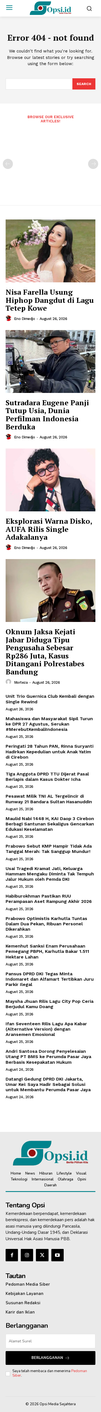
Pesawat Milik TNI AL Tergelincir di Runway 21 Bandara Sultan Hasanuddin (49, 798)
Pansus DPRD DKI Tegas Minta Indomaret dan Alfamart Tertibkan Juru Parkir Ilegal (50, 979)
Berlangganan (47, 1357)
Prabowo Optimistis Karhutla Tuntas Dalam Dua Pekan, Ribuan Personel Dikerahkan (46, 924)
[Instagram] (27, 1255)
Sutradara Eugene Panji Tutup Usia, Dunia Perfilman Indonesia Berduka (47, 414)
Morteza (21, 682)
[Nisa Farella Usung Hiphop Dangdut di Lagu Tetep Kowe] (50, 250)
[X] (42, 1255)
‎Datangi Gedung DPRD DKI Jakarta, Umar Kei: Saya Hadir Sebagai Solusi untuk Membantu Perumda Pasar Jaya (48, 1084)
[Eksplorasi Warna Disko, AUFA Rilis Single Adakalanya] (50, 479)
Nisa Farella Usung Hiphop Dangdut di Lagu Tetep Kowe (50, 300)
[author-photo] (9, 318)
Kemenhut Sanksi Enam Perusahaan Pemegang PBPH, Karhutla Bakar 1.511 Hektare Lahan (47, 951)
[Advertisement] (50, 160)
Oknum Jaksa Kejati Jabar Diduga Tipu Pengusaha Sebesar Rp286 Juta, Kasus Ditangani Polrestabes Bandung (45, 651)
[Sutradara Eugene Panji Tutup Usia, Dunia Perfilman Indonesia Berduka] (50, 361)
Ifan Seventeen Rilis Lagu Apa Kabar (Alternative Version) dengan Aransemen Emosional (46, 1029)
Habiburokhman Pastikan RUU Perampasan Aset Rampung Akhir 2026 (49, 898)
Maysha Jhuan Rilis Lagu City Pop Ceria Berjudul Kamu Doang (49, 1004)
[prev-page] (8, 164)
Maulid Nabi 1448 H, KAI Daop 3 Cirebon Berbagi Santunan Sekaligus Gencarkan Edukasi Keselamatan (50, 824)
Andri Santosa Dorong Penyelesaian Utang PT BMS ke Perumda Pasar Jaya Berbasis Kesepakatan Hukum (48, 1057)
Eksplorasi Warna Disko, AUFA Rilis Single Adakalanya (49, 529)
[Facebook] (12, 1255)
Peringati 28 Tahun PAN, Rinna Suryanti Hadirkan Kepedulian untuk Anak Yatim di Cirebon (49, 751)
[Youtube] (57, 1255)
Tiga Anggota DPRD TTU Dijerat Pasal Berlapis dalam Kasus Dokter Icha (47, 776)
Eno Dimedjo (24, 319)
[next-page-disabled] (93, 164)
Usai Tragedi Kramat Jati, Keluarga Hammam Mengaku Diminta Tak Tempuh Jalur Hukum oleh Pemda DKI (50, 874)
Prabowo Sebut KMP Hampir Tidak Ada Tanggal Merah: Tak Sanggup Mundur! (49, 848)
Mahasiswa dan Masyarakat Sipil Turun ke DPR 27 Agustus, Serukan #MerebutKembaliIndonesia (49, 724)
